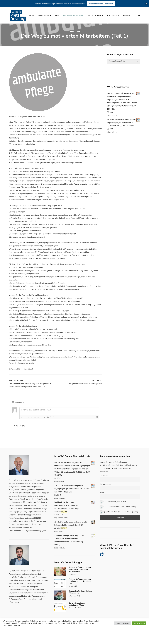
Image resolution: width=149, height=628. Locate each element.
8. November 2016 (14, 369)
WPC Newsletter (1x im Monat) (114, 501)
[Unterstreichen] (28, 417)
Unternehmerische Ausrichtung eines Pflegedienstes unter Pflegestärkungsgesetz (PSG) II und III (30, 384)
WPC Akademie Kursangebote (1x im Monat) (119, 507)
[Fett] (21, 417)
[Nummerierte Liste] (34, 417)
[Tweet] (95, 369)
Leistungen (43, 15)
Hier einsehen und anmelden (101, 4)
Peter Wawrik (28, 369)
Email (102, 493)
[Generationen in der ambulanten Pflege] (74, 607)
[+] (54, 417)
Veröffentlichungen (73, 15)
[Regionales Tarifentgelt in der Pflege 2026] (74, 595)
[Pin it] (98, 369)
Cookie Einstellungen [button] (123, 623)
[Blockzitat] (41, 417)
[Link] (47, 417)
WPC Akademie (94, 15)
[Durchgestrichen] (31, 417)
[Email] (101, 369)
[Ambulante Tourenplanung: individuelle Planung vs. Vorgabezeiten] (74, 571)
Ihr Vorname (104, 476)
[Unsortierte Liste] (38, 417)
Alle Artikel (74, 31)
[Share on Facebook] (92, 369)
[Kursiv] (25, 417)
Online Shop (113, 15)
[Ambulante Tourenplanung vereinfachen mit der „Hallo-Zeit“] (74, 583)
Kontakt (127, 15)
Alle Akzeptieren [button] (139, 623)
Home (31, 15)
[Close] (146, 3)
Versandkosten (63, 518)
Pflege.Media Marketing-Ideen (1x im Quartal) (120, 512)
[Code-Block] (44, 417)
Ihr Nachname (105, 484)
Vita (57, 15)
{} (51, 417)
